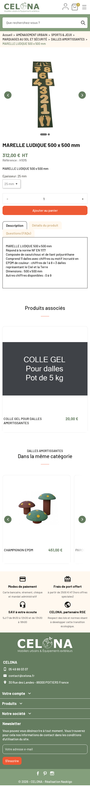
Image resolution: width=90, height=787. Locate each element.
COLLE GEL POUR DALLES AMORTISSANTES (23, 421)
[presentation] (8, 95)
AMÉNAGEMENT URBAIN (31, 35)
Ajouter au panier (45, 210)
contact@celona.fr (22, 676)
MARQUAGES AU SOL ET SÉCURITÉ (25, 39)
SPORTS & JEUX (61, 35)
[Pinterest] (45, 773)
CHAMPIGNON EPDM (18, 550)
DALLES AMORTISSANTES (68, 39)
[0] (75, 7)
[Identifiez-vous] (65, 6)
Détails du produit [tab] (45, 225)
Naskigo (66, 781)
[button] (43, 134)
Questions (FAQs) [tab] (18, 233)
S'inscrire (12, 761)
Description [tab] (14, 225)
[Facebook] (38, 773)
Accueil (7, 35)
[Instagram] (52, 773)
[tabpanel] (45, 263)
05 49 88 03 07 (18, 669)
